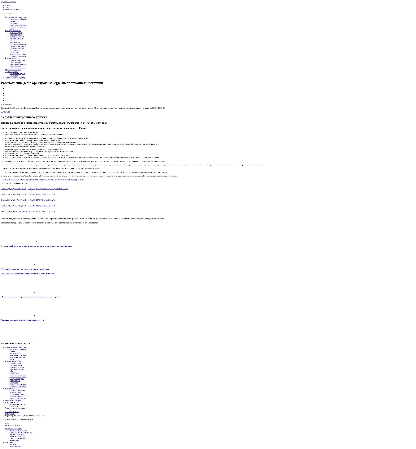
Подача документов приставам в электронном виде (25, 269)
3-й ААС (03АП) (7, 200)
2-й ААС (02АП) (7, 194)
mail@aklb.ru (10, 414)
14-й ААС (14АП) (34, 206)
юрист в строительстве (18, 438)
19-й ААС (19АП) (48, 206)
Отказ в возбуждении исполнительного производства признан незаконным (36, 246)
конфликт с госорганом (18, 431)
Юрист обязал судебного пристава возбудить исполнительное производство (30, 297)
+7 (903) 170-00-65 (12, 412)
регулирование (15, 446)
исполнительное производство (21, 432)
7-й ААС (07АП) (20, 194)
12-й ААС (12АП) (34, 194)
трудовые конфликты (17, 436)
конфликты (14, 444)
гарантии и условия (12, 9)
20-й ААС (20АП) (48, 211)
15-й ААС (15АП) (34, 211)
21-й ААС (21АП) (61, 189)
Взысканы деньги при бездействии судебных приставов (22, 320)
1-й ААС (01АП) (7, 189)
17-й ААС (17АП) (48, 194)
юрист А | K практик (8, 2)
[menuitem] (16, 347)
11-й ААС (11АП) (34, 189)
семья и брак (14, 440)
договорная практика (17, 434)
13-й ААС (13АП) (34, 200)
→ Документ (5, 112)
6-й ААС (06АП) (20, 189)
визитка (8, 5)
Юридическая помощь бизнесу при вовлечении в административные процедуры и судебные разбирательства (43, 180)
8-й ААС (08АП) (20, 200)
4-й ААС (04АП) (7, 206)
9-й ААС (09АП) (20, 206)
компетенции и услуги (13, 429)
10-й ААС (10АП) (20, 211)
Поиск (3, 13)
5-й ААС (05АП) (7, 211)
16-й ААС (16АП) (48, 189)
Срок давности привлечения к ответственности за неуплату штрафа (27, 273)
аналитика (9, 442)
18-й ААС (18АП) (48, 200)
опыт (7, 7)
